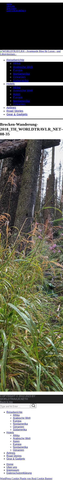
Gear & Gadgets (15, 458)
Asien (16, 441)
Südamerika (20, 429)
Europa (17, 421)
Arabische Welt (21, 418)
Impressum (11, 8)
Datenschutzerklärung (16, 10)
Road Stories (13, 455)
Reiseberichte (14, 412)
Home (9, 4)
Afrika (16, 415)
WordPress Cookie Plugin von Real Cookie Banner (26, 478)
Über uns (10, 6)
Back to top (6, 402)
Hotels (10, 432)
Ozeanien (18, 426)
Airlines (10, 453)
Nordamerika (20, 423)
